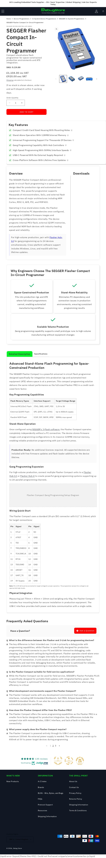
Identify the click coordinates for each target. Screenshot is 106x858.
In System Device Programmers (44, 19)
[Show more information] (71, 130)
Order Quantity (12, 98)
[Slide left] (56, 79)
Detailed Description (19, 354)
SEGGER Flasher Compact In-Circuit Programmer (24, 22)
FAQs (40, 799)
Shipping (9, 80)
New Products (12, 781)
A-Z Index (42, 781)
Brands (41, 787)
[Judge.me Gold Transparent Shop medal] (69, 761)
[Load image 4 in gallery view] (89, 79)
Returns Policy (75, 799)
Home (8, 19)
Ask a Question (86, 630)
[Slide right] (97, 79)
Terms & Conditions (78, 810)
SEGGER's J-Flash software (45, 429)
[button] (3, 11)
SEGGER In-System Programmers (71, 19)
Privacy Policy (75, 793)
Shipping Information (47, 816)
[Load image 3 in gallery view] (80, 79)
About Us (73, 781)
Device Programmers (21, 19)
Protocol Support (45, 805)
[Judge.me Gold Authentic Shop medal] (58, 761)
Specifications (40, 354)
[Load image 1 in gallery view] (63, 79)
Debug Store (17, 848)
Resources (42, 810)
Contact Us (74, 787)
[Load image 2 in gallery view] (72, 79)
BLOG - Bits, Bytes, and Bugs (50, 793)
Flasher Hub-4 (27, 476)
